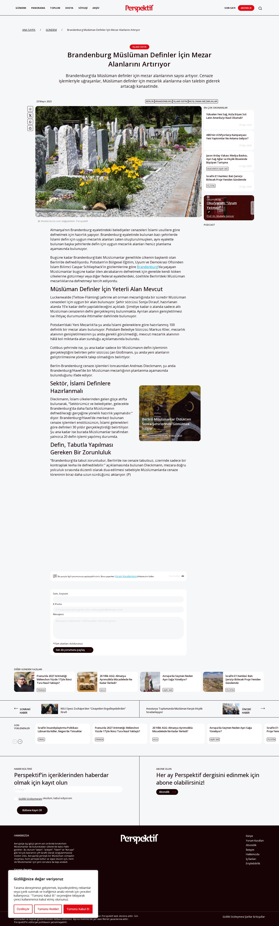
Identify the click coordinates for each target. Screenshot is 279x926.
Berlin (150, 101)
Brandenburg (163, 101)
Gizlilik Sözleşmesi (233, 916)
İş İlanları (251, 859)
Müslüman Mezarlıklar (203, 101)
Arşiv (96, 7)
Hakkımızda (252, 854)
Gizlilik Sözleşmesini (30, 799)
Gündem (21, 7)
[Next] (20, 741)
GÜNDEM (51, 30)
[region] (53, 894)
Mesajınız (58, 614)
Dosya (69, 7)
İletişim (250, 850)
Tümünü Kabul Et (78, 909)
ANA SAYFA (28, 30)
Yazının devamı (23, 869)
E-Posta (57, 604)
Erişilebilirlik (253, 863)
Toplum (55, 7)
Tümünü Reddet (48, 909)
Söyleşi (83, 7)
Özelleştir (23, 909)
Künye (249, 836)
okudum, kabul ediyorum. (46, 798)
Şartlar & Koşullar (255, 916)
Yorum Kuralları (255, 840)
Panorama (38, 7)
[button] (260, 8)
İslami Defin (139, 46)
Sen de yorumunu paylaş (70, 650)
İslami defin (180, 101)
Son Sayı (229, 7)
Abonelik (246, 7)
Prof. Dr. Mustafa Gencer (220, 215)
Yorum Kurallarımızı (126, 576)
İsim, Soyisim (60, 593)
